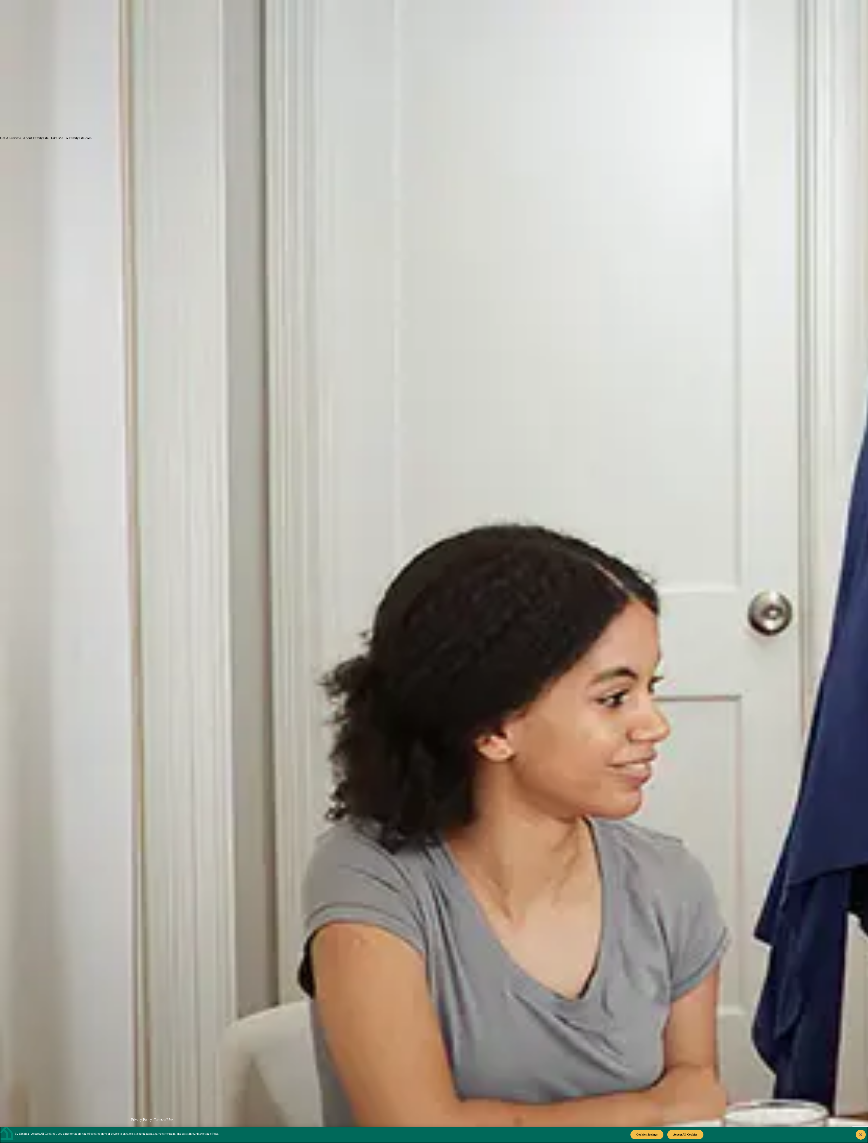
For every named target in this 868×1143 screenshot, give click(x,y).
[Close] (861, 1135)
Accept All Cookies (685, 1134)
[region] (434, 1135)
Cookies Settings (647, 1134)
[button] (94, 235)
